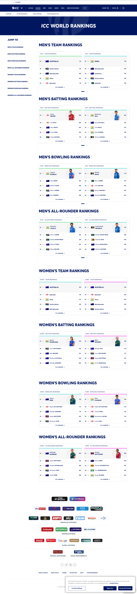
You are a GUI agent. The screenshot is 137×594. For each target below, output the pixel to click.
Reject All (110, 588)
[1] (82, 91)
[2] (86, 91)
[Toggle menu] (123, 8)
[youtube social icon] (66, 565)
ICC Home (17, 2)
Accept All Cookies (125, 588)
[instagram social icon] (70, 565)
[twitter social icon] (75, 565)
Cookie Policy (114, 583)
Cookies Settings (77, 588)
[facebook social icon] (62, 565)
